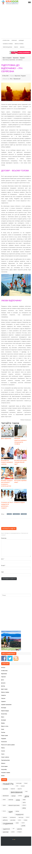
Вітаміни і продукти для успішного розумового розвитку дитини (7, 483)
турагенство (16, 513)
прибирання (13, 817)
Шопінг (3, 775)
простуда (21, 817)
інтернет (19, 831)
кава (24, 799)
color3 (14, 839)
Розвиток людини (19, 502)
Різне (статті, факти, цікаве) (8, 744)
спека (25, 820)
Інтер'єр (3, 667)
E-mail (3, 565)
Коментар (3, 538)
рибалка (5, 820)
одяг (11, 811)
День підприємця (6, 438)
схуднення (8, 823)
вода (26, 791)
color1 (12, 839)
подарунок (19, 814)
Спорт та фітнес (5, 757)
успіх (23, 826)
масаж (4, 811)
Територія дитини (7, 47)
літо (24, 808)
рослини (13, 820)
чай (13, 828)
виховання (16, 792)
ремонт (27, 817)
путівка (9, 513)
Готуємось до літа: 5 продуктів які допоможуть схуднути (7, 505)
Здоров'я (3, 701)
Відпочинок (16, 57)
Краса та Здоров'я (7, 57)
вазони (22, 786)
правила (5, 817)
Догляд (3, 686)
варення (13, 788)
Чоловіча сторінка (8, 43)
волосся (6, 796)
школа (19, 829)
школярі (5, 832)
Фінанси (22, 47)
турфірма (24, 513)
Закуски (3, 698)
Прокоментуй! (17, 78)
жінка (4, 799)
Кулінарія (3, 720)
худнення (6, 829)
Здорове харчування (6, 704)
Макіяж (3, 723)
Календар (21, 40)
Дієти (2, 679)
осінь (17, 811)
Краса (2, 717)
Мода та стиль (4, 726)
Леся (11, 78)
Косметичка (4, 713)
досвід (20, 795)
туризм (22, 822)
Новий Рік (8, 784)
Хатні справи (4, 766)
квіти (24, 802)
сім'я (17, 823)
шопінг (13, 831)
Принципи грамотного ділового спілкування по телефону (20, 441)
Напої (2, 729)
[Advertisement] (16, 21)
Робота (16, 47)
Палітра (3, 732)
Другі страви (4, 689)
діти (27, 796)
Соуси (2, 754)
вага (17, 785)
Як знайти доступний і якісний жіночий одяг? (20, 462)
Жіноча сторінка (19, 43)
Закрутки (3, 695)
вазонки (5, 789)
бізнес (25, 783)
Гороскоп (14, 40)
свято (19, 820)
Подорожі (22, 57)
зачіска (10, 799)
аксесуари (18, 783)
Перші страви (4, 735)
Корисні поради (5, 710)
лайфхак (24, 805)
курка (4, 805)
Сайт (2, 572)
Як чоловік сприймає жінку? (20, 481)
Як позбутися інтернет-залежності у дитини (7, 462)
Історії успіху (6, 40)
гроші (13, 796)
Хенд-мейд (4, 769)
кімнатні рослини (14, 805)
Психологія (4, 741)
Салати (3, 751)
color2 (13, 839)
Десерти (3, 683)
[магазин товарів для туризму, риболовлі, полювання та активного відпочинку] (11, 650)
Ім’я (2, 559)
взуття (19, 788)
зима (18, 800)
